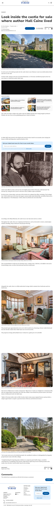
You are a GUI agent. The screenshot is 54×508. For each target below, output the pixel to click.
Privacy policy (27, 491)
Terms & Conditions (26, 488)
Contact (25, 490)
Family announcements (27, 494)
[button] (2, 2)
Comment (48, 479)
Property (3, 12)
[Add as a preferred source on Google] (39, 28)
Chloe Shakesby (6, 26)
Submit (48, 146)
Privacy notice (29, 148)
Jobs (25, 492)
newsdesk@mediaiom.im (11, 502)
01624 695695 (10, 500)
